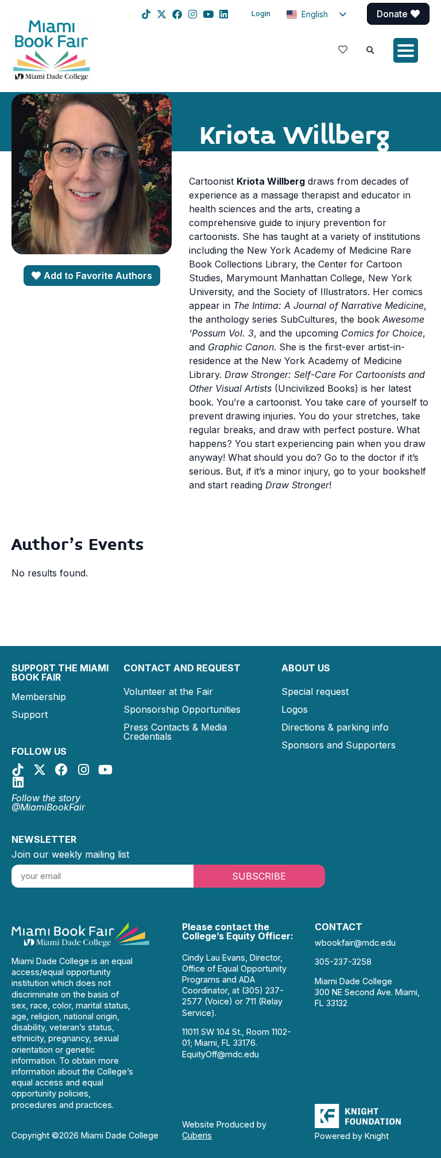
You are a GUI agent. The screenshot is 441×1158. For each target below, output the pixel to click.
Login (261, 13)
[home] (51, 49)
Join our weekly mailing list (70, 854)
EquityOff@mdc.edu (220, 1054)
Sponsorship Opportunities (182, 709)
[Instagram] (193, 14)
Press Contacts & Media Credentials (175, 731)
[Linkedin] (224, 14)
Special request (315, 691)
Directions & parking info (335, 727)
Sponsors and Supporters (338, 745)
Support (29, 714)
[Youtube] (208, 14)
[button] (370, 50)
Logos (294, 709)
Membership (38, 696)
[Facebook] (177, 14)
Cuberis (197, 1135)
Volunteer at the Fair (168, 691)
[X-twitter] (162, 14)
